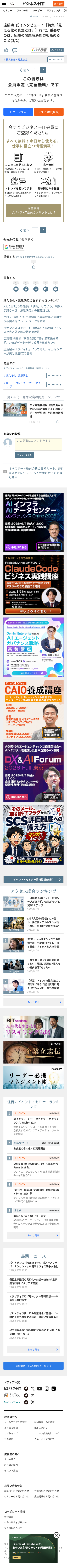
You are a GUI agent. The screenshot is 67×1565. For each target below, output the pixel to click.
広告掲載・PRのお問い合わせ (32, 1366)
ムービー (37, 10)
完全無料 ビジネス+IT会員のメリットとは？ (33, 210)
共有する (58, 50)
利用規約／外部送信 (44, 1422)
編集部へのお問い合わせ (16, 1490)
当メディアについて (44, 1438)
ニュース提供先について (46, 1433)
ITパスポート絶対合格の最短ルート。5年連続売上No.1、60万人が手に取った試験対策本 (36, 472)
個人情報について (13, 1528)
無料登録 (58, 3)
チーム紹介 (9, 1459)
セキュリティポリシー (15, 1522)
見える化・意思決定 (16, 59)
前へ (26, 70)
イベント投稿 (11, 1470)
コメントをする (24, 455)
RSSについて (40, 1427)
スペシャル (22, 10)
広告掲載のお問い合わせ (46, 1496)
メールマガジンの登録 (15, 1422)
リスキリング (53, 10)
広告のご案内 (11, 1464)
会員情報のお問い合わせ (46, 1490)
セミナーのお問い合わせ (16, 1496)
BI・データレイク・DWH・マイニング (22, 384)
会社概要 (8, 1516)
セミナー (7, 10)
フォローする (57, 59)
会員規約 (8, 1438)
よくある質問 (11, 1427)
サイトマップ (11, 1433)
